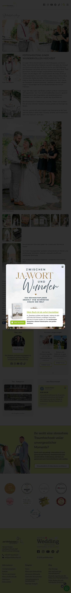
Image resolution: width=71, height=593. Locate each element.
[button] (62, 266)
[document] (35, 296)
